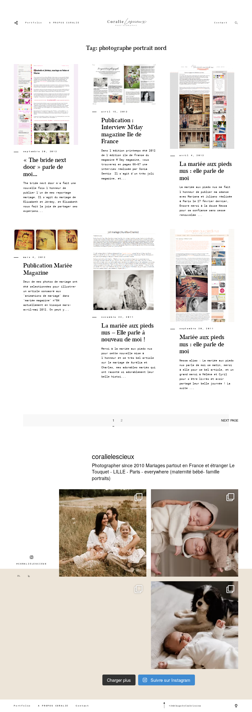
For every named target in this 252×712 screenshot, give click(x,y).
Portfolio (33, 22)
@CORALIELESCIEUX (31, 564)
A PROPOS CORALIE (64, 22)
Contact (221, 22)
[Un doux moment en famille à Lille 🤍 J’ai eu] (194, 625)
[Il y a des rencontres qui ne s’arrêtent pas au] (102, 533)
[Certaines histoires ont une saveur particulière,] (194, 533)
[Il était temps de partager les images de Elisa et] (102, 625)
